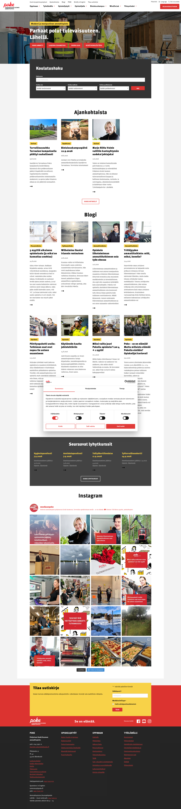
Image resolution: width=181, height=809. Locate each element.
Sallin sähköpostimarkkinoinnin (125, 704)
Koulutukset (128, 737)
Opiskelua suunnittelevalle (102, 765)
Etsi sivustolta (174, 2)
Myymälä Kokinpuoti (68, 751)
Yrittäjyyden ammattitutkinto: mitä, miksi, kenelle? (137, 253)
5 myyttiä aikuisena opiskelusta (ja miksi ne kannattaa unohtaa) (43, 253)
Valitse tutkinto (72, 85)
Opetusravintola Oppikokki (70, 748)
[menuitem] (34, 6)
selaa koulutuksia (169, 6)
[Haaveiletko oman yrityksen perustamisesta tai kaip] (44, 651)
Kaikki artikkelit (90, 201)
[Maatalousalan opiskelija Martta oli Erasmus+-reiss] (106, 621)
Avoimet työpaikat (36, 774)
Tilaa (117, 709)
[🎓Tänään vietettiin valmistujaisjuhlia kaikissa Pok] (44, 560)
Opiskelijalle (80, 6)
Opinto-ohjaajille (98, 772)
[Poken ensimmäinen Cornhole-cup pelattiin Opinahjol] (106, 590)
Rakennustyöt (66, 741)
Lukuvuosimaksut (98, 769)
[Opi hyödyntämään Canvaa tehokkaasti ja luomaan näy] (44, 590)
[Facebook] (139, 721)
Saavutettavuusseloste (38, 771)
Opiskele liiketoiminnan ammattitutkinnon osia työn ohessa (105, 254)
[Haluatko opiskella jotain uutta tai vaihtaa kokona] (44, 621)
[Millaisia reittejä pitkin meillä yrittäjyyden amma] (44, 529)
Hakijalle (95, 737)
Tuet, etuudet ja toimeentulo (102, 762)
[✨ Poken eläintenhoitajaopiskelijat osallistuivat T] (75, 590)
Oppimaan (34, 6)
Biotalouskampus (97, 6)
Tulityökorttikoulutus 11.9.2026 (102, 455)
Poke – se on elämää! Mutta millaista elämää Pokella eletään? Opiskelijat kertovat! (137, 348)
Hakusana (39, 76)
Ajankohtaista (54, 2)
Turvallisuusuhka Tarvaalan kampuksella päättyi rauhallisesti (43, 151)
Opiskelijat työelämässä (132, 748)
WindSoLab (114, 6)
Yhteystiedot (129, 6)
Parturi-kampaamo (67, 744)
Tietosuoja (33, 769)
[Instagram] (149, 721)
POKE (69, 2)
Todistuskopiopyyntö (37, 777)
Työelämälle (48, 6)
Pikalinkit (154, 2)
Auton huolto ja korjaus (69, 737)
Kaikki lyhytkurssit (90, 479)
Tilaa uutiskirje (93, 2)
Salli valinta (90, 426)
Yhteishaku (96, 741)
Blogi (63, 2)
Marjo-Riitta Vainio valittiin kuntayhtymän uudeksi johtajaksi (105, 151)
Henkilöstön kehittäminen (133, 744)
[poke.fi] (11, 5)
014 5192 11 (52, 798)
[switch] (79, 418)
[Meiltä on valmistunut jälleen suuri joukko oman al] (106, 560)
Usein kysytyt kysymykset (38, 2)
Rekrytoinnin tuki (130, 755)
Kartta (32, 766)
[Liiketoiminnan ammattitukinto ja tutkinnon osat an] (106, 529)
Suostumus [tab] (59, 388)
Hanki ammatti (37, 45)
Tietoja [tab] (121, 388)
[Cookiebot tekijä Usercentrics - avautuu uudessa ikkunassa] (126, 381)
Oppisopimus (97, 751)
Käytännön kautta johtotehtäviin (71, 345)
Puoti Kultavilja (66, 755)
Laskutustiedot (35, 761)
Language (163, 2)
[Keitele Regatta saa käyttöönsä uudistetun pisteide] (75, 560)
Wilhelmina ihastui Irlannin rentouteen (72, 251)
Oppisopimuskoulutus (132, 751)
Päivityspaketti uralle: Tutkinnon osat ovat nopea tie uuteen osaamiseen (42, 348)
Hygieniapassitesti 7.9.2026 (43, 455)
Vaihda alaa (75, 45)
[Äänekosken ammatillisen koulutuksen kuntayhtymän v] (75, 529)
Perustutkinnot (97, 748)
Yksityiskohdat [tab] (90, 388)
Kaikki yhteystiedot (36, 763)
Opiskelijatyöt (64, 6)
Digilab (126, 762)
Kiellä (60, 426)
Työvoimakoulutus (99, 755)
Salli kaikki (121, 426)
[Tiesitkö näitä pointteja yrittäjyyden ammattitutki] (75, 621)
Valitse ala (39, 85)
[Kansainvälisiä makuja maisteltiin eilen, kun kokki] (106, 651)
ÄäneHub (127, 758)
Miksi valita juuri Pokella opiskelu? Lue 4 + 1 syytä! (106, 347)
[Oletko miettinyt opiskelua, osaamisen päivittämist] (136, 560)
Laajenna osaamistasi (57, 45)
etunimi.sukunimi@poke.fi (39, 747)
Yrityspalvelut (129, 741)
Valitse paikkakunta (105, 85)
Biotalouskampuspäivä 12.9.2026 (74, 149)
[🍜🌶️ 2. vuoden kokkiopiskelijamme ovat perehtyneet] (136, 651)
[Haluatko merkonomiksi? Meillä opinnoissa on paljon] (75, 651)
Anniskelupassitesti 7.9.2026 (72, 455)
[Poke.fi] (38, 721)
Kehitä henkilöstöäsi (94, 45)
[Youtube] (144, 721)
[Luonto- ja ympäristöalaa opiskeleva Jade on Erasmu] (136, 621)
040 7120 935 (49, 781)
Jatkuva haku (97, 744)
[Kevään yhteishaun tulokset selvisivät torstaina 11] (136, 529)
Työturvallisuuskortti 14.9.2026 (132, 455)
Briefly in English (79, 2)
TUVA (94, 758)
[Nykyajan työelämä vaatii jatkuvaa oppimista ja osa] (136, 590)
